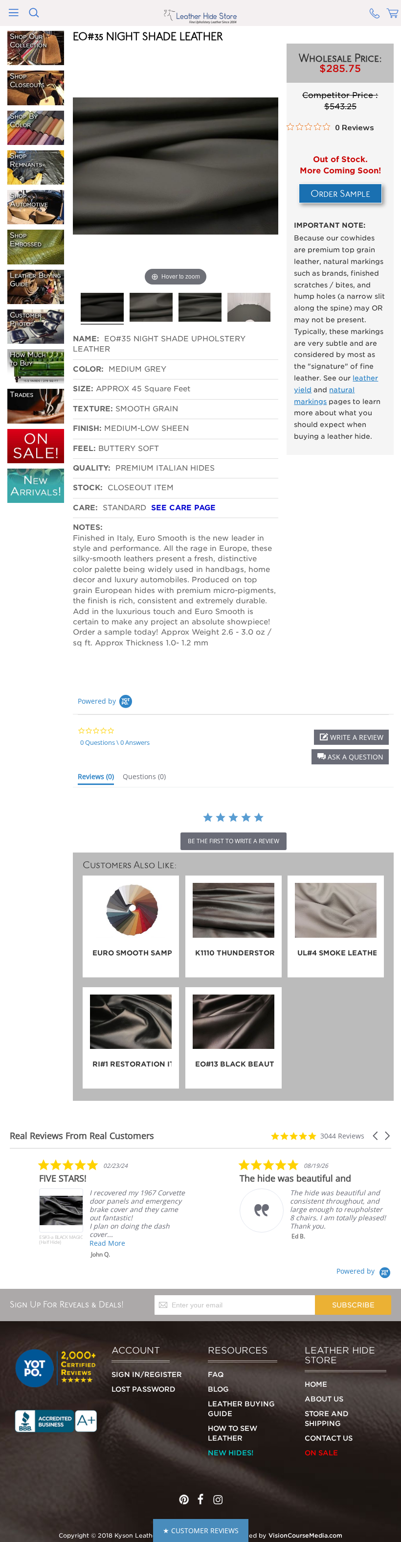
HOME (316, 1384)
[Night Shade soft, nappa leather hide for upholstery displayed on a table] (248, 308)
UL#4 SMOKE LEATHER (337, 953)
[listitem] (112, 1208)
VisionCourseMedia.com (305, 1535)
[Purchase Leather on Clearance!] (35, 459)
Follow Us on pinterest (184, 1497)
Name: (87, 338)
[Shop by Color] (35, 140)
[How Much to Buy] (35, 379)
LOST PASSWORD (143, 1389)
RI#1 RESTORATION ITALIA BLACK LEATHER (132, 1064)
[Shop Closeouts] (35, 101)
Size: (83, 388)
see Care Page (183, 507)
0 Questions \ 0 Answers (115, 742)
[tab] (96, 778)
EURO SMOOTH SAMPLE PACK (132, 953)
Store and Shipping (327, 1418)
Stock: (88, 487)
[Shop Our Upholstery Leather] (35, 61)
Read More (107, 1243)
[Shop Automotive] (35, 220)
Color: (89, 369)
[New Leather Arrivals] (35, 498)
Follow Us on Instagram (217, 1497)
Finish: (87, 428)
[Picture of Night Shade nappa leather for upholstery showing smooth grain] (102, 308)
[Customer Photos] (35, 339)
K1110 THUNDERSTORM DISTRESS (234, 953)
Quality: (93, 468)
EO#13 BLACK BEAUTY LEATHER (234, 1064)
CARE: (85, 507)
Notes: (88, 527)
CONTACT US (329, 1438)
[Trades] (35, 419)
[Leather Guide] (35, 300)
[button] (350, 756)
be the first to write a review (233, 841)
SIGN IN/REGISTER (146, 1374)
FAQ (215, 1374)
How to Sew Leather (232, 1433)
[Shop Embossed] (35, 260)
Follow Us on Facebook (200, 1497)
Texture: (93, 408)
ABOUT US (324, 1399)
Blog (218, 1389)
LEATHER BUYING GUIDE (241, 1409)
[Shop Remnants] (35, 180)
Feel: (84, 448)
